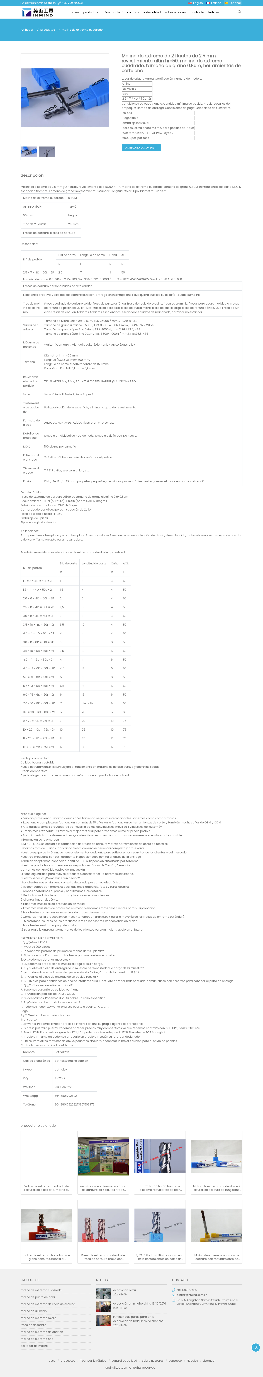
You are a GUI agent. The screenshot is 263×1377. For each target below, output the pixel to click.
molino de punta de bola (38, 1297)
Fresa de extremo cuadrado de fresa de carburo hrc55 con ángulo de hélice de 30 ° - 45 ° (103, 1257)
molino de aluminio (34, 1311)
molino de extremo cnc (37, 1339)
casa (75, 12)
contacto (197, 12)
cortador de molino (34, 1346)
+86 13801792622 (72, 3)
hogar (29, 30)
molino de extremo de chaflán (42, 1332)
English (198, 3)
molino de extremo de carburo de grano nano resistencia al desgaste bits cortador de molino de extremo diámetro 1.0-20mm (46, 1257)
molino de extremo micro (38, 1318)
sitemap (209, 1361)
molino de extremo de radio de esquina (48, 1304)
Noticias (213, 12)
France (216, 3)
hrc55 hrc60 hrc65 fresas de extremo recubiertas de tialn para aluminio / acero (160, 1188)
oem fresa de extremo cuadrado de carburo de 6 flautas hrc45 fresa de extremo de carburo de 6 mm (103, 1188)
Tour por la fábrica (117, 12)
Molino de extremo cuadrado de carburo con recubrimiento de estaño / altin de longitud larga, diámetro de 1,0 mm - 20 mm (216, 1257)
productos (90, 12)
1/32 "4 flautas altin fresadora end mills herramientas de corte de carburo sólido (159, 1257)
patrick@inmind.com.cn (40, 3)
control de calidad (148, 12)
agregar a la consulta (141, 147)
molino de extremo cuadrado (82, 30)
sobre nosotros (175, 12)
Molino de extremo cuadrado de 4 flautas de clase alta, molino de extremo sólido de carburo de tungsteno (46, 1188)
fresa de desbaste (33, 1325)
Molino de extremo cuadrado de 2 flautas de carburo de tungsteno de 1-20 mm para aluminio (216, 1188)
